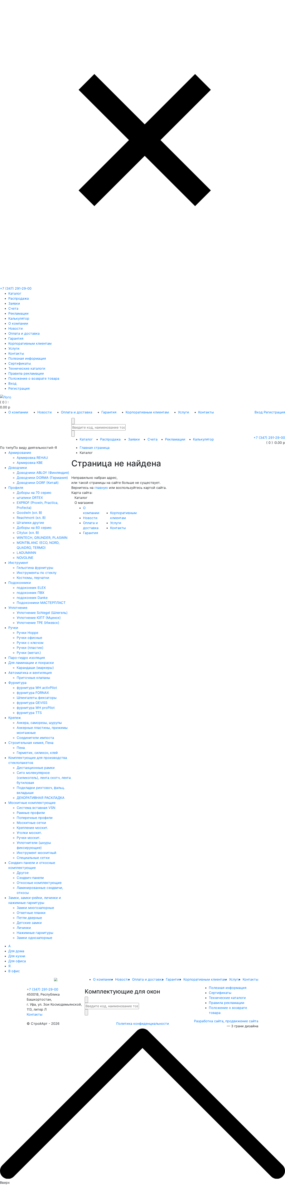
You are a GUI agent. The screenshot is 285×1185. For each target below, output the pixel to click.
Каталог (14, 293)
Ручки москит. (28, 838)
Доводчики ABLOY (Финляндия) (43, 472)
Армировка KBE (30, 462)
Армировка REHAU (32, 457)
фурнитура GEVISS (32, 703)
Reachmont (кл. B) (31, 518)
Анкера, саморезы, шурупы (39, 723)
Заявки (14, 303)
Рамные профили (31, 813)
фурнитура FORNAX (33, 693)
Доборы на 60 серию (34, 528)
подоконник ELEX (31, 588)
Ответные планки (31, 913)
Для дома (16, 951)
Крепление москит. (32, 828)
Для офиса (17, 961)
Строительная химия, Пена (30, 743)
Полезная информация (27, 358)
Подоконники (19, 583)
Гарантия (15, 338)
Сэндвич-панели (30, 878)
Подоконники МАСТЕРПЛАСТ (41, 603)
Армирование (19, 452)
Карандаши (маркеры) (35, 668)
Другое (23, 873)
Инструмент (18, 563)
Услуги (13, 348)
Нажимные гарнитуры (35, 933)
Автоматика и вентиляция (30, 673)
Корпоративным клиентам (30, 343)
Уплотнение (17, 608)
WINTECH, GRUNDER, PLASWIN (42, 538)
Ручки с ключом (30, 643)
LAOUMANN (26, 553)
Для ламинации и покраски (31, 663)
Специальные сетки (33, 858)
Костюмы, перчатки (33, 578)
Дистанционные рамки (36, 768)
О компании (18, 323)
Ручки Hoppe (27, 633)
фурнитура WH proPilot (36, 708)
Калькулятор (18, 318)
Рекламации (18, 313)
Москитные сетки (31, 823)
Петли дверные (29, 918)
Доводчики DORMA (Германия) (42, 478)
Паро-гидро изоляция (26, 658)
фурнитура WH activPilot (37, 688)
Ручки (13, 628)
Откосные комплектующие (39, 883)
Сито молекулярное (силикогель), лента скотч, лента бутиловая (44, 778)
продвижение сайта (241, 1021)
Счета (13, 308)
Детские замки (29, 923)
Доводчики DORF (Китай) (38, 483)
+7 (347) (16, 288)
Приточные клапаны (33, 678)
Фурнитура (17, 683)
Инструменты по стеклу (37, 573)
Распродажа (18, 298)
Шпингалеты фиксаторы (37, 698)
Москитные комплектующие (31, 803)
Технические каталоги (26, 368)
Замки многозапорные (35, 908)
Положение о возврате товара (33, 378)
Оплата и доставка (24, 333)
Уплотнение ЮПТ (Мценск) (39, 618)
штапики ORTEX (30, 498)
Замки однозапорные (34, 938)
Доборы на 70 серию (34, 493)
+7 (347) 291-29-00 (42, 989)
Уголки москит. (29, 833)
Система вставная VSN (36, 808)
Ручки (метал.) (29, 653)
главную (101, 488)
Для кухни (16, 956)
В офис (14, 971)
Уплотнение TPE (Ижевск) (38, 623)
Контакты (16, 353)
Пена (21, 748)
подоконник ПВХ (30, 593)
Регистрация (19, 388)
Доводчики (17, 467)
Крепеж (14, 718)
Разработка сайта (208, 1021)
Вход (12, 383)
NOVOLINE (25, 558)
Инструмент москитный (36, 853)
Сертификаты (19, 363)
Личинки (24, 928)
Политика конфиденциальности (142, 1023)
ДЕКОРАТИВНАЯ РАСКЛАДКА (40, 798)
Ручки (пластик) (30, 648)
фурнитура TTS (29, 713)
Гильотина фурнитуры (35, 568)
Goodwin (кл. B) (29, 513)
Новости (15, 328)
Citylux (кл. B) (28, 533)
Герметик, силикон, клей (37, 753)
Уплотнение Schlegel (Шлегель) (42, 613)
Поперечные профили (35, 818)
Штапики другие (30, 523)
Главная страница (95, 447)
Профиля (15, 488)
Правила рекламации (26, 373)
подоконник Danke (32, 598)
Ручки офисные (29, 638)
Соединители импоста (35, 738)
